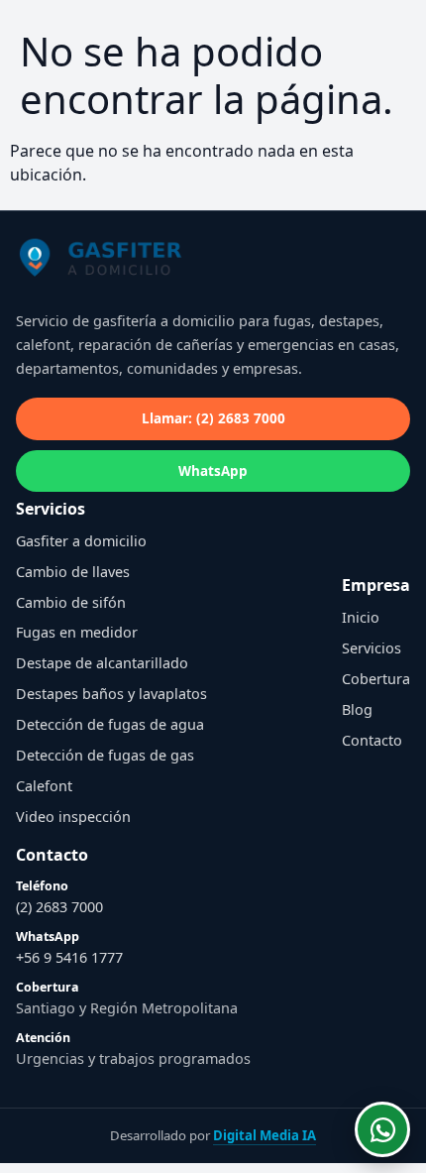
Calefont (44, 785)
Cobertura (376, 678)
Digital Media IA (264, 1135)
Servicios (371, 648)
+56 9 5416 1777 (69, 957)
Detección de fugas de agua (110, 724)
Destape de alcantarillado (102, 662)
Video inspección (73, 816)
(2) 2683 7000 (59, 906)
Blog (357, 709)
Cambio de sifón (71, 602)
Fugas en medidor (77, 632)
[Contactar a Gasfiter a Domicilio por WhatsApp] (382, 1129)
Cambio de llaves (73, 571)
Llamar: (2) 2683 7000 (213, 418)
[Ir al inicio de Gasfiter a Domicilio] (115, 262)
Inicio (360, 617)
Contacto (372, 740)
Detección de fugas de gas (105, 755)
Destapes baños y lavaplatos (111, 693)
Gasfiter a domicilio (81, 540)
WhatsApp (213, 471)
